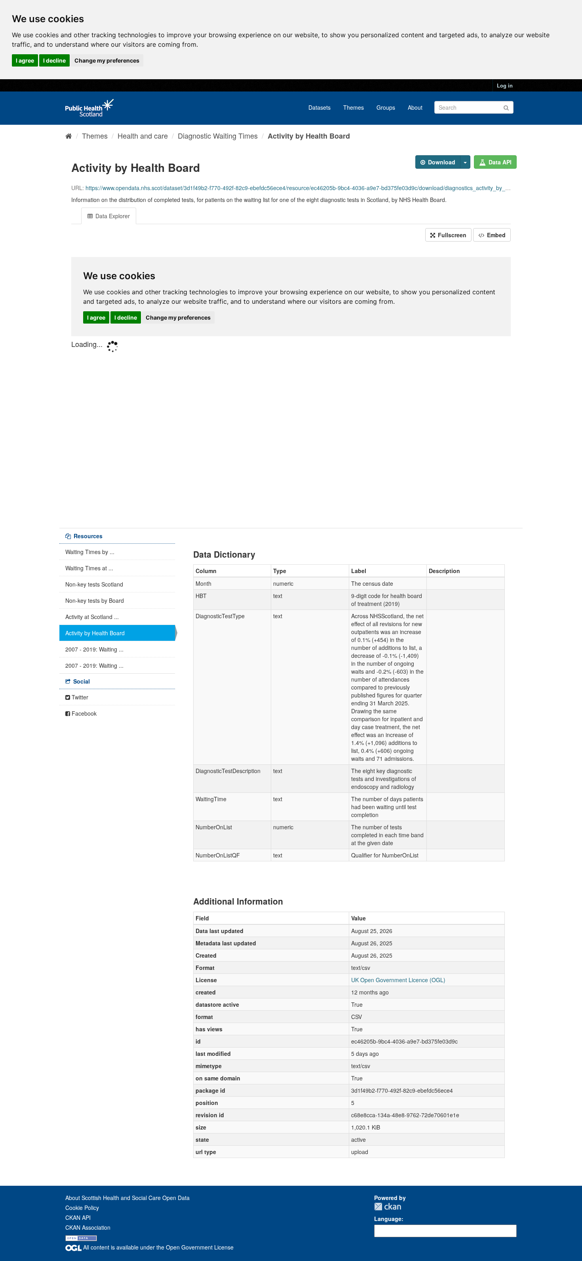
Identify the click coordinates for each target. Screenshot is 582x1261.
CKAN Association (87, 1227)
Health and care (143, 135)
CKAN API (78, 1217)
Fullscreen (451, 235)
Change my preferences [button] (106, 60)
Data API (499, 162)
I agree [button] (25, 60)
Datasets (319, 107)
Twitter (79, 697)
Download (440, 162)
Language (387, 1219)
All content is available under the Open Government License (158, 1247)
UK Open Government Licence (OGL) (398, 980)
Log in (505, 85)
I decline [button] (54, 60)
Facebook (83, 713)
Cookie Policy (82, 1207)
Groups (386, 107)
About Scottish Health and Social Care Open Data (127, 1198)
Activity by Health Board (309, 136)
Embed (495, 235)
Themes (353, 107)
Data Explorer (112, 216)
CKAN (387, 1206)
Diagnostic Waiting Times (218, 135)
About (415, 107)
